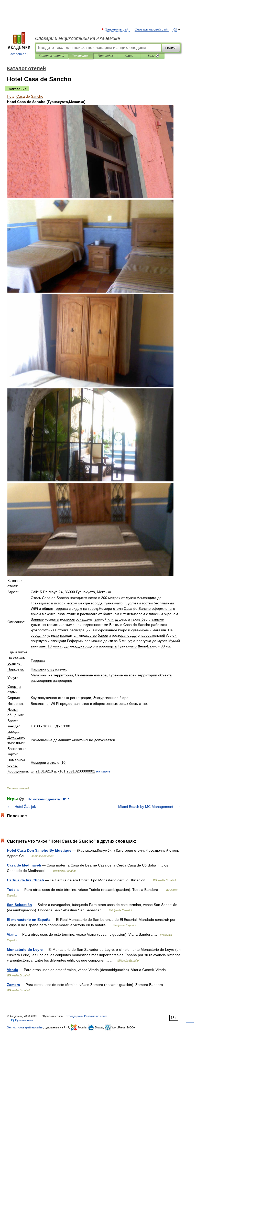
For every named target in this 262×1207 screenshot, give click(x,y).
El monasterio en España (28, 919)
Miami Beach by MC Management (145, 806)
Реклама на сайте (95, 1016)
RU (174, 29)
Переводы (105, 56)
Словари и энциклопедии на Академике (77, 38)
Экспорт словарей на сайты (25, 1027)
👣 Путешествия (22, 1020)
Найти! (171, 48)
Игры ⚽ (153, 56)
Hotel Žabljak (25, 806)
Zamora (13, 985)
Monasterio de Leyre (25, 949)
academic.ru (19, 54)
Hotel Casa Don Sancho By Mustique (39, 850)
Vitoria (12, 970)
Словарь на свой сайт (152, 29)
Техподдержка (73, 1016)
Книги (129, 56)
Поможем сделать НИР (48, 799)
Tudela (13, 890)
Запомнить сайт (118, 29)
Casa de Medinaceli (24, 865)
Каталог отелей (51, 56)
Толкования (80, 56)
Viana (12, 934)
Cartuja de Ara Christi (25, 880)
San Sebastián (19, 905)
